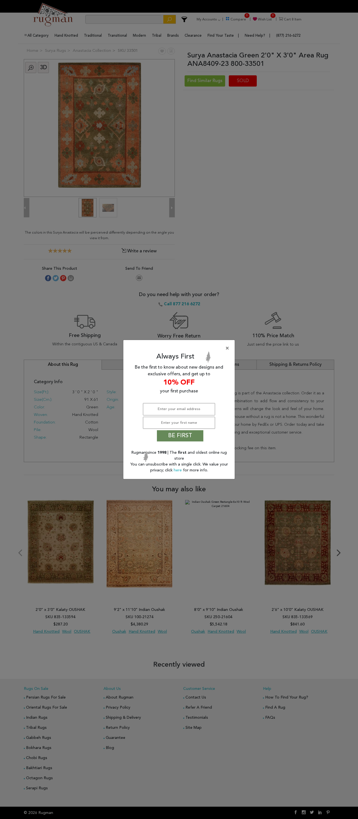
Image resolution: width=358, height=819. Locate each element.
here (178, 470)
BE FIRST (180, 436)
